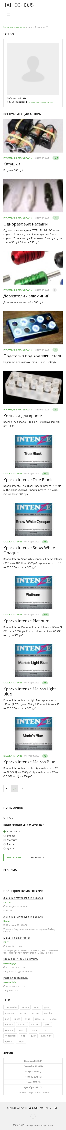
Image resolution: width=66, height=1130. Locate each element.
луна (27, 1018)
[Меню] (8, 15)
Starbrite (11, 840)
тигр (23, 1035)
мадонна (40, 1018)
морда (53, 1018)
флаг (33, 1035)
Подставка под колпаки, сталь (32, 356)
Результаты (37, 857)
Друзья (33, 1107)
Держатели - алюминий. (27, 296)
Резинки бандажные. (15, 977)
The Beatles (11, 1007)
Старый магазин (17, 1107)
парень (22, 1024)
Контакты (45, 1107)
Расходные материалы (17, 157)
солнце (33, 1030)
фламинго (46, 1035)
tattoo (6, 902)
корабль (48, 1012)
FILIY (5, 942)
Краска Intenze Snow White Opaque (29, 550)
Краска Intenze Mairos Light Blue (29, 691)
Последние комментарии (40, 101)
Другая (10, 848)
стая (45, 1030)
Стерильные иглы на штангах (20, 958)
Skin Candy (13, 831)
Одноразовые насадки (25, 224)
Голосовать (14, 857)
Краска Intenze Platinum (26, 621)
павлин (9, 1024)
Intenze (11, 835)
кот (7, 1018)
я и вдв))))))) (9, 963)
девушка (9, 1012)
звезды (35, 1012)
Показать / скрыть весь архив (33, 1092)
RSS (55, 1107)
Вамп (6, 920)
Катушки (11, 164)
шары (21, 1041)
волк (36, 1007)
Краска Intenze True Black (27, 479)
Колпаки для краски (22, 415)
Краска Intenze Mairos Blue (29, 762)
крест (17, 1018)
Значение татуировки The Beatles (23, 897)
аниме (25, 1007)
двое (46, 1007)
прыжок (35, 1024)
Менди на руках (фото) (16, 937)
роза (47, 1024)
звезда (23, 1012)
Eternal (10, 844)
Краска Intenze (12, 473)
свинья (9, 1030)
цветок (9, 1041)
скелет (21, 1030)
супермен (10, 1035)
